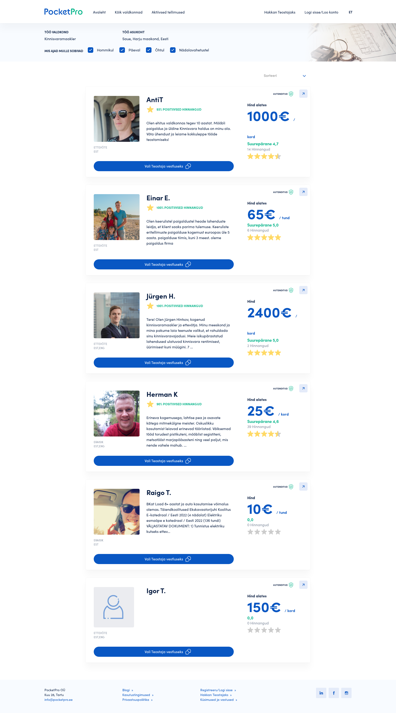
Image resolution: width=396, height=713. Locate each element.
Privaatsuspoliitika (135, 700)
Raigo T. (158, 492)
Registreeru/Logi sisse (216, 690)
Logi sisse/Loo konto (321, 12)
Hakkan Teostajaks (279, 12)
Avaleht (99, 12)
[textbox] (282, 75)
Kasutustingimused (136, 695)
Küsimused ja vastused (217, 700)
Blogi (126, 690)
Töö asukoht (133, 32)
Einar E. (158, 197)
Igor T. (156, 590)
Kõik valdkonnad (129, 12)
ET (350, 12)
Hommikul (105, 50)
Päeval (134, 50)
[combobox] (285, 76)
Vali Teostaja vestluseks (164, 166)
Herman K (162, 394)
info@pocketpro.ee (58, 700)
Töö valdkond (56, 32)
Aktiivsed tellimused (168, 12)
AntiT (154, 99)
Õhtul (159, 50)
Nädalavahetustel (194, 50)
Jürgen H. (160, 296)
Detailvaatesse (303, 93)
